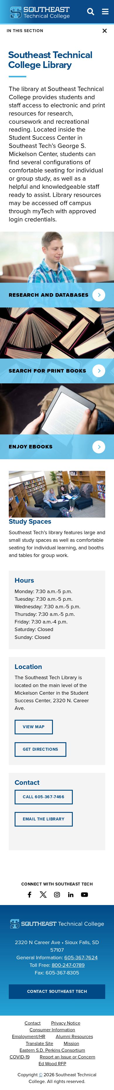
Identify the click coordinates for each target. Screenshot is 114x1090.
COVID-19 (20, 1057)
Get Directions (40, 749)
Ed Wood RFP (52, 1064)
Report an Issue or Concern (67, 1057)
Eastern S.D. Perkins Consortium (52, 1050)
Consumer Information (52, 1030)
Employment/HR (28, 1037)
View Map (34, 726)
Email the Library (44, 819)
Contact (33, 1023)
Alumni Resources (74, 1037)
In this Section (25, 30)
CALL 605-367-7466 (44, 796)
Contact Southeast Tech (57, 991)
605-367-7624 (81, 957)
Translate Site (39, 1044)
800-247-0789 (68, 965)
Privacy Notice (65, 1023)
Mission (71, 1044)
